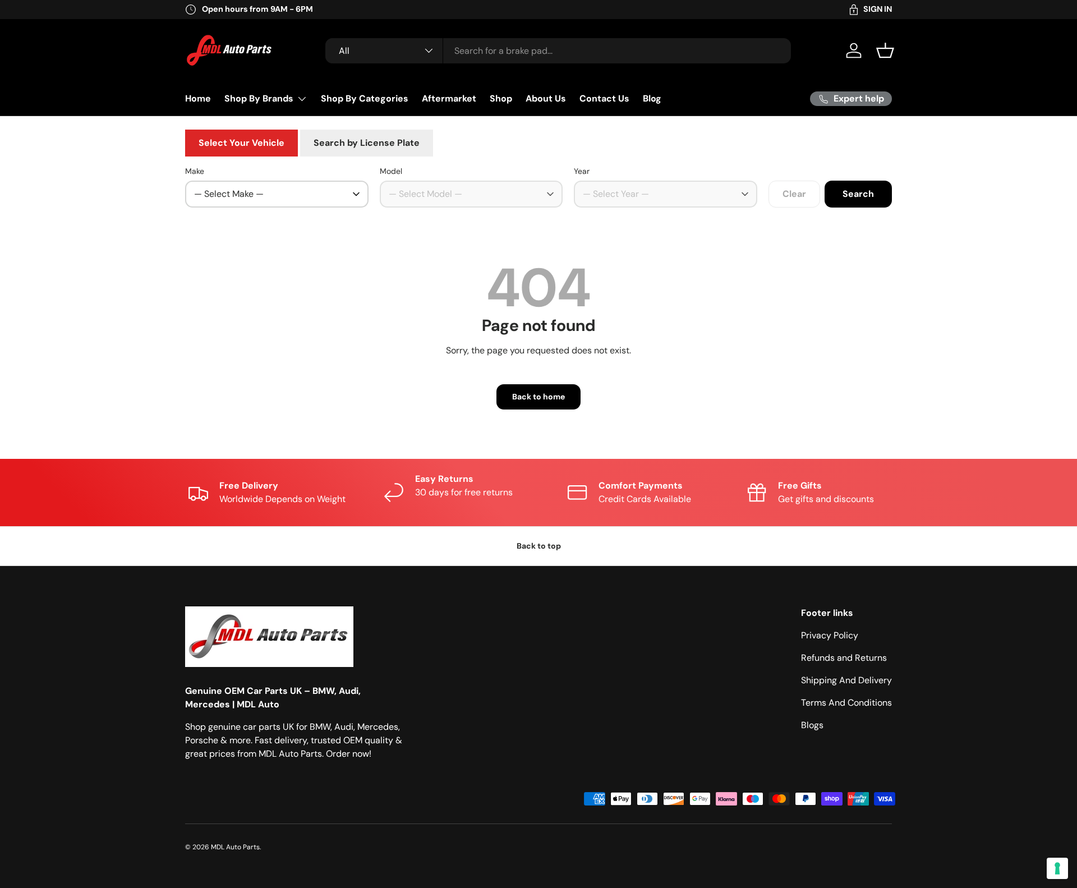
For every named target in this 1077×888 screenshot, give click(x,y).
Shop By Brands (258, 98)
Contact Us (604, 98)
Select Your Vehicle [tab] (241, 143)
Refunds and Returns (844, 658)
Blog (652, 98)
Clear (794, 194)
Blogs (812, 725)
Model (391, 171)
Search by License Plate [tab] (367, 143)
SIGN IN (877, 9)
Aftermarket (449, 98)
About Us (546, 98)
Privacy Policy (829, 635)
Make (194, 171)
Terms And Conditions (846, 702)
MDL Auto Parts (235, 847)
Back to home (538, 397)
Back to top (539, 546)
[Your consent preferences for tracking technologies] (1057, 868)
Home (198, 98)
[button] (885, 50)
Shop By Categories (364, 98)
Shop (501, 98)
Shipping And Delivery (846, 680)
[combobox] (558, 50)
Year (582, 171)
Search (858, 194)
